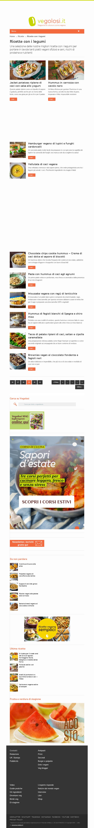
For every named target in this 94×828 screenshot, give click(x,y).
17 (18, 382)
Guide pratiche (16, 788)
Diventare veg (16, 795)
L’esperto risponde (46, 785)
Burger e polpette (45, 761)
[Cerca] (15, 404)
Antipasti (41, 751)
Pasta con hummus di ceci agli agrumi (51, 274)
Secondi (41, 758)
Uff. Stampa (15, 758)
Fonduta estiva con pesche (26, 666)
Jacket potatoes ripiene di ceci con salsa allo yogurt (26, 84)
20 (34, 382)
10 (12, 382)
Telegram (36, 817)
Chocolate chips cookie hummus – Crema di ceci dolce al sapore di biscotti (55, 255)
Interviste (42, 792)
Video (12, 785)
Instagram (46, 817)
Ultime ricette (17, 648)
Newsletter (15, 817)
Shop (40, 799)
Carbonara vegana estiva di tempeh (28, 686)
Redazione (14, 754)
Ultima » (79, 387)
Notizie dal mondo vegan (48, 788)
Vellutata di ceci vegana (42, 164)
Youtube (65, 817)
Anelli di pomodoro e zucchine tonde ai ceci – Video (28, 677)
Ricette (21, 36)
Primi (40, 754)
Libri (40, 795)
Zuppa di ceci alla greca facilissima (28, 585)
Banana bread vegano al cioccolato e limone (28, 605)
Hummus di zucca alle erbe (27, 565)
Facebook (56, 817)
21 (40, 382)
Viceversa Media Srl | (17, 825)
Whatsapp (25, 817)
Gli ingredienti (16, 792)
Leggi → (13, 99)
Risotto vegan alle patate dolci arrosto (28, 595)
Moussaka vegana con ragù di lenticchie (52, 293)
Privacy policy (16, 820)
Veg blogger (43, 768)
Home (12, 36)
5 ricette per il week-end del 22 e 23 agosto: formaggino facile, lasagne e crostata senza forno (28, 658)
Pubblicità (14, 761)
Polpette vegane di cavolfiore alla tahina (27, 575)
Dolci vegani (43, 765)
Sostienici (74, 817)
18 (23, 382)
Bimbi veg (14, 799)
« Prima (55, 382)
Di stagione (14, 802)
